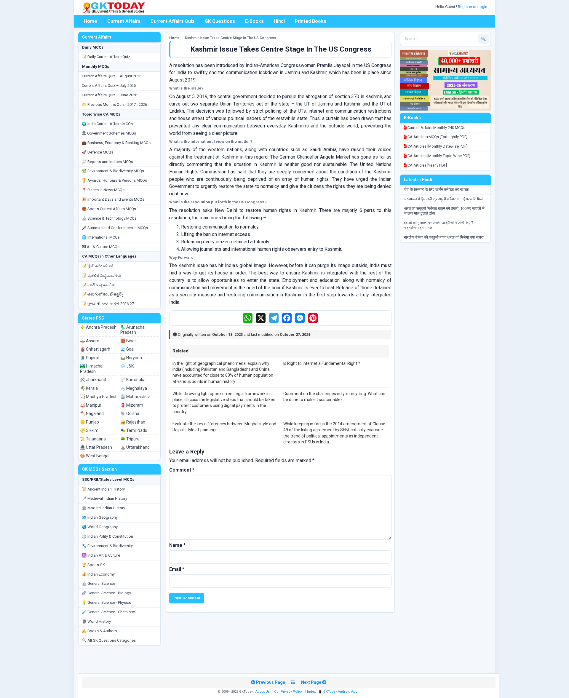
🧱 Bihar (128, 340)
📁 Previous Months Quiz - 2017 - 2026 (114, 104)
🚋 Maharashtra (135, 396)
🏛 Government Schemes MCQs (109, 133)
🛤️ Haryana (131, 357)
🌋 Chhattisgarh (95, 349)
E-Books (254, 21)
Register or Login (473, 6)
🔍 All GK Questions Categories (109, 640)
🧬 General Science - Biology (106, 593)
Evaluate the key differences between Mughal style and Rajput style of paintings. (224, 426)
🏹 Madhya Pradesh (99, 396)
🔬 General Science (98, 583)
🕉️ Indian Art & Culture (101, 555)
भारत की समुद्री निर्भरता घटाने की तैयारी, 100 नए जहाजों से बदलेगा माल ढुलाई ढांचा (444, 211)
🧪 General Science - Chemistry (108, 612)
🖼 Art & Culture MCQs (100, 247)
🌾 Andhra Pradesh (98, 327)
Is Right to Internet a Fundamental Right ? (321, 363)
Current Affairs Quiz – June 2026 (109, 95)
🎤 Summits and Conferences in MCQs (115, 228)
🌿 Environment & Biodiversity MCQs (113, 171)
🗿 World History (96, 621)
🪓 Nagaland (92, 413)
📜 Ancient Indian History (103, 489)
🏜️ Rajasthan (132, 422)
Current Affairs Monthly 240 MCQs (436, 127)
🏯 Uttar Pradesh (96, 447)
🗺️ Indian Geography (100, 517)
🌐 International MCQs (101, 237)
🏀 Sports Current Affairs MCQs (109, 209)
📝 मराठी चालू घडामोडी (98, 285)
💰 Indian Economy (98, 574)
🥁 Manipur (90, 405)
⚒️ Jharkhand (93, 379)
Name (177, 545)
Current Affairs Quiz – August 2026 (111, 76)
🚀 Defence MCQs (97, 152)
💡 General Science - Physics (106, 602)
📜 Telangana (93, 439)
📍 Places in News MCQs (103, 190)
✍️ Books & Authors (99, 631)
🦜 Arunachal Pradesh (133, 330)
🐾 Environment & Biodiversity (107, 546)
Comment (181, 470)
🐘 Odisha (129, 413)
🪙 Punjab (89, 422)
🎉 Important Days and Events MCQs (113, 199)
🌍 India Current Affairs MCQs (107, 124)
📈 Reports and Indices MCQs (107, 161)
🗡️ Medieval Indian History (104, 498)
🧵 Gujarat (90, 357)
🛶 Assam (89, 340)
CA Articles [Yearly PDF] (427, 165)
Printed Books (310, 21)
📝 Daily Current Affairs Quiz (106, 57)
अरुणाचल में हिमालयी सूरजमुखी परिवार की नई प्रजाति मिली (444, 199)
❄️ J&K (127, 366)
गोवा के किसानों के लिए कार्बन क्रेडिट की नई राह (436, 189)
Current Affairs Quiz (173, 21)
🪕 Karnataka (133, 379)
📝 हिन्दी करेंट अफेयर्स (97, 266)
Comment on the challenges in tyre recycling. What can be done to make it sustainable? (334, 396)
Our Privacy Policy (288, 692)
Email (176, 569)
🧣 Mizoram (131, 405)
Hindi (279, 21)
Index (311, 692)
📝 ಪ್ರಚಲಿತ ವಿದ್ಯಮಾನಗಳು (101, 275)
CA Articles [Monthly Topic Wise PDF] (438, 156)
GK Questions (220, 21)
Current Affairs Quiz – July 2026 (109, 85)
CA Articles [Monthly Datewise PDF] (437, 146)
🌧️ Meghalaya (133, 388)
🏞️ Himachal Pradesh (91, 369)
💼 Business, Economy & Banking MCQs (116, 142)
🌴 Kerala (89, 388)
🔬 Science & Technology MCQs (109, 218)
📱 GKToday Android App (338, 692)
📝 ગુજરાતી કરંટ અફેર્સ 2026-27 (108, 303)
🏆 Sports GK (93, 565)
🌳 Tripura (130, 439)
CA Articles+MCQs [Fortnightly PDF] (437, 137)
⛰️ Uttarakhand (135, 447)
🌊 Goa (127, 349)
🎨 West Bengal (94, 455)
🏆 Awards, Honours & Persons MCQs (114, 180)
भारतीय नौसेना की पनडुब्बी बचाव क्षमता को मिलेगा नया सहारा (444, 237)
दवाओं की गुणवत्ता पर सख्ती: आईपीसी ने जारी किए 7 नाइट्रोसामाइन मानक (438, 225)
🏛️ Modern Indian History (103, 508)
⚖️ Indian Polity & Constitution (107, 536)
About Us (262, 692)
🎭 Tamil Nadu (133, 430)
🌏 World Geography (100, 527)
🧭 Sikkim (89, 430)
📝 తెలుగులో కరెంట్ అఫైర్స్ (102, 294)
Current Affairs (123, 21)
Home (90, 21)
